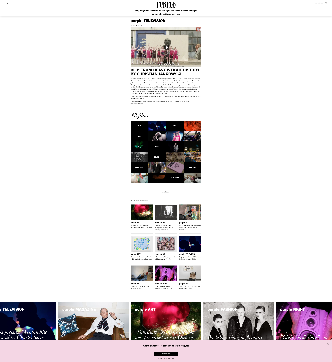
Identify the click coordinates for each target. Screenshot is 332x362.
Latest (146, 200)
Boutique (193, 10)
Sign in (172, 358)
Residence (167, 14)
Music (162, 10)
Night (167, 10)
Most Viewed (140, 200)
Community (157, 14)
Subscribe (166, 353)
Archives (184, 10)
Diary (137, 10)
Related (133, 200)
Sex (172, 10)
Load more (166, 192)
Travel (177, 10)
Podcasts (176, 14)
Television (154, 10)
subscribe (318, 3)
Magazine (144, 10)
